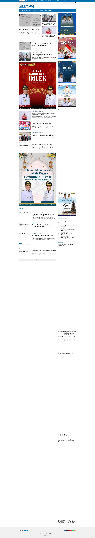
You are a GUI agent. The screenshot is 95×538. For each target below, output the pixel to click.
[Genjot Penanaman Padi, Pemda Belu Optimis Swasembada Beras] (67, 285)
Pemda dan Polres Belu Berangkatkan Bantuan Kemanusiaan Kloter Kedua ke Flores (47, 0)
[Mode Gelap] (75, 3)
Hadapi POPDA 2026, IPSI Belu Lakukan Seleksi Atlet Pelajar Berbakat (61, 521)
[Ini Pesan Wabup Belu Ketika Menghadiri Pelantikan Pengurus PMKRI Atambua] (49, 30)
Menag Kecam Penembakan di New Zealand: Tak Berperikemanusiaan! (68, 222)
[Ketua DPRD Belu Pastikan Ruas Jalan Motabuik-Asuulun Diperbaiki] (25, 237)
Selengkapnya (38, 259)
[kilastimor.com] (27, 6)
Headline (20, 27)
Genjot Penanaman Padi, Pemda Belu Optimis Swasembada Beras (65, 328)
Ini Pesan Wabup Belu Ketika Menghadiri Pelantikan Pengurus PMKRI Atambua (48, 36)
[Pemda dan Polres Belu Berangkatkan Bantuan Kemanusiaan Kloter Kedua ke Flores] (49, 18)
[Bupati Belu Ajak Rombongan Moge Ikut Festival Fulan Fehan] (72, 478)
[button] (73, 3)
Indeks (23, 2)
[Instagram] (71, 530)
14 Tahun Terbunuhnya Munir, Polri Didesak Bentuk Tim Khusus (68, 230)
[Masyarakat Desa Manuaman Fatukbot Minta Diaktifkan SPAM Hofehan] (25, 227)
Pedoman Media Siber (52, 533)
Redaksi (47, 533)
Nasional (23, 10)
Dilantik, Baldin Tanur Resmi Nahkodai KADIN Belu (69, 334)
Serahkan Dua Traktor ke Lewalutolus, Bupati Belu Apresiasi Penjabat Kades (69, 340)
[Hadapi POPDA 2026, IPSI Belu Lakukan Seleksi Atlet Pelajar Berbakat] (62, 478)
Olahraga (45, 10)
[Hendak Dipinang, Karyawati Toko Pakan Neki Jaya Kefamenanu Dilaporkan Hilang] (30, 20)
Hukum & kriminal (40, 10)
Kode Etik (43, 533)
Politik (30, 10)
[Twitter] (67, 530)
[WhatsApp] (73, 530)
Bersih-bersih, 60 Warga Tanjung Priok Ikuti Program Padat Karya (67, 238)
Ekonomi (34, 10)
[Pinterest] (69, 530)
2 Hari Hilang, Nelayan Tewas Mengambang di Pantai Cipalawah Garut (68, 226)
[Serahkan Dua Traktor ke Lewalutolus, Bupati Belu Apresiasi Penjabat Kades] (67, 337)
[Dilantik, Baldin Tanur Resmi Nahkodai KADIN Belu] (67, 331)
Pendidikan (50, 10)
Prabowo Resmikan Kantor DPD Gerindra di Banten (67, 234)
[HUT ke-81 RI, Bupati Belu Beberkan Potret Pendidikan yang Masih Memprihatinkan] (25, 125)
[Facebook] (65, 530)
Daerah (27, 10)
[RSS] (75, 530)
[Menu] (19, 3)
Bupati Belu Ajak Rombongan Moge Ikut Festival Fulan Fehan (71, 521)
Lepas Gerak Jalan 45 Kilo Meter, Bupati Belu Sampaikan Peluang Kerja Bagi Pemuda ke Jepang (66, 435)
